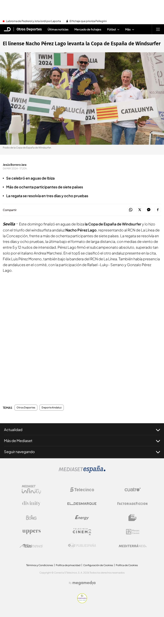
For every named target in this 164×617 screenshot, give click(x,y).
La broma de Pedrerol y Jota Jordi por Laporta (33, 21)
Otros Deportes (29, 29)
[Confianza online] (82, 602)
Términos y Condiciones (39, 565)
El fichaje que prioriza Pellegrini (88, 21)
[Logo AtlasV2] (31, 546)
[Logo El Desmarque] (81, 503)
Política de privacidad (68, 565)
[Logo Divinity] (31, 504)
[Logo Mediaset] (82, 471)
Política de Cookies (127, 565)
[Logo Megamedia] (84, 583)
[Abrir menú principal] (158, 29)
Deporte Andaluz (52, 407)
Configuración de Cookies (98, 565)
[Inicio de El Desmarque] (7, 29)
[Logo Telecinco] (82, 490)
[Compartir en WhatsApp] (130, 210)
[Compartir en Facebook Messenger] (148, 210)
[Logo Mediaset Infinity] (31, 490)
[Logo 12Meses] (132, 531)
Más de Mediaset (18, 440)
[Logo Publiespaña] (82, 546)
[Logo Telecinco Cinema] (82, 531)
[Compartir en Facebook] (157, 210)
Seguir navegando (19, 451)
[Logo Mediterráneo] (133, 545)
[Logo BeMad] (132, 518)
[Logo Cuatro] (133, 490)
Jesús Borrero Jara (14, 164)
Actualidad (13, 429)
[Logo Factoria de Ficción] (132, 504)
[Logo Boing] (31, 518)
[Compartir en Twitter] (139, 210)
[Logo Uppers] (31, 532)
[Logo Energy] (82, 518)
